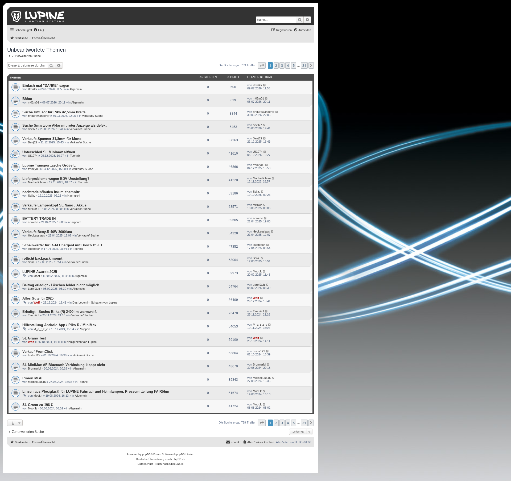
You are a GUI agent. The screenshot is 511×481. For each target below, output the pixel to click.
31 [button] (304, 65)
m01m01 (33, 102)
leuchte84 (34, 248)
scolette (33, 222)
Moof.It (38, 275)
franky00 (33, 169)
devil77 (32, 129)
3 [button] (282, 65)
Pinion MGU (32, 378)
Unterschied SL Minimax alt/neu (48, 152)
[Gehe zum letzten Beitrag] (264, 85)
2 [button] (276, 65)
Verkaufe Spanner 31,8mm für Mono (51, 139)
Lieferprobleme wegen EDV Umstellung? (55, 179)
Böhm (27, 99)
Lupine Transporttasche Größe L (49, 165)
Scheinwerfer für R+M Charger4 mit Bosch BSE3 (62, 245)
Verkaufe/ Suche (92, 115)
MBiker (32, 208)
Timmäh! (33, 315)
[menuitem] (38, 30)
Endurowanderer (39, 115)
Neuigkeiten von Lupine (82, 341)
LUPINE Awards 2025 (39, 272)
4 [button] (288, 65)
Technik (75, 155)
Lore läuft (34, 288)
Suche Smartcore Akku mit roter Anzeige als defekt (64, 125)
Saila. (31, 195)
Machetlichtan (37, 182)
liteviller (32, 89)
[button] (262, 65)
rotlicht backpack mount (42, 258)
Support (76, 222)
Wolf (37, 302)
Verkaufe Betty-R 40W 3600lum (47, 232)
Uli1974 (33, 155)
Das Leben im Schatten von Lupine (94, 302)
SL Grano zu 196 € (37, 405)
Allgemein (75, 89)
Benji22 (32, 142)
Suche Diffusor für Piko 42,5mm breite (53, 112)
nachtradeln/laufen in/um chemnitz (51, 192)
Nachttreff (73, 195)
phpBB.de (179, 459)
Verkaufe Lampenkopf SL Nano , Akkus (54, 205)
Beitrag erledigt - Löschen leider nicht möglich (60, 285)
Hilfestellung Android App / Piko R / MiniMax (59, 325)
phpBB (146, 454)
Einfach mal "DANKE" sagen (45, 86)
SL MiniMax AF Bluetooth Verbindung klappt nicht (63, 365)
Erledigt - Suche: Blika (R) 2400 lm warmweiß (59, 312)
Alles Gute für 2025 (37, 298)
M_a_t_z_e (41, 329)
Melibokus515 (37, 381)
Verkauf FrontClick (37, 352)
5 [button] (294, 65)
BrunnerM (34, 368)
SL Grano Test (34, 338)
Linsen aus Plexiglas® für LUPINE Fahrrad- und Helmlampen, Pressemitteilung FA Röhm (95, 391)
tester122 (34, 355)
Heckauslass (36, 235)
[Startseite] (38, 16)
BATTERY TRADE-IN (39, 219)
